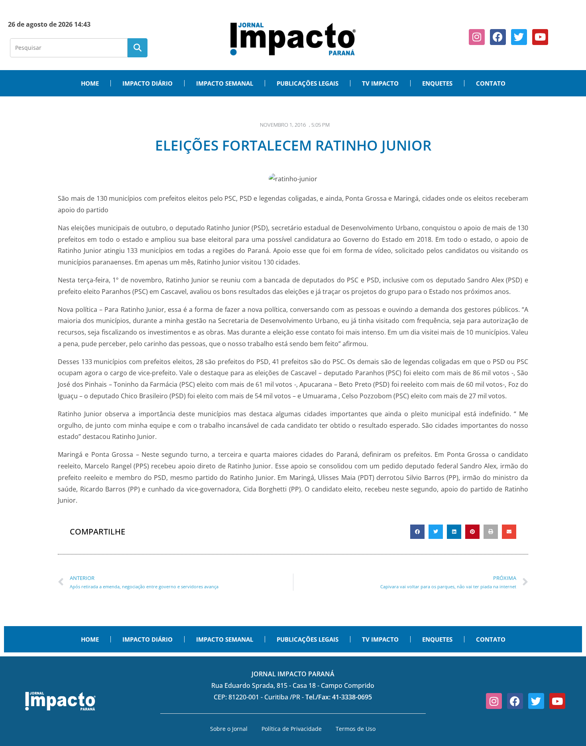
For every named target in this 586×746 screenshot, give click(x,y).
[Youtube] (540, 37)
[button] (417, 532)
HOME (90, 83)
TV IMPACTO (380, 83)
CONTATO (490, 83)
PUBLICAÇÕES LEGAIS (307, 83)
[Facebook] (498, 37)
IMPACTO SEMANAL (224, 83)
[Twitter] (519, 37)
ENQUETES (437, 83)
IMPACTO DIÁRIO (147, 83)
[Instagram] (477, 37)
